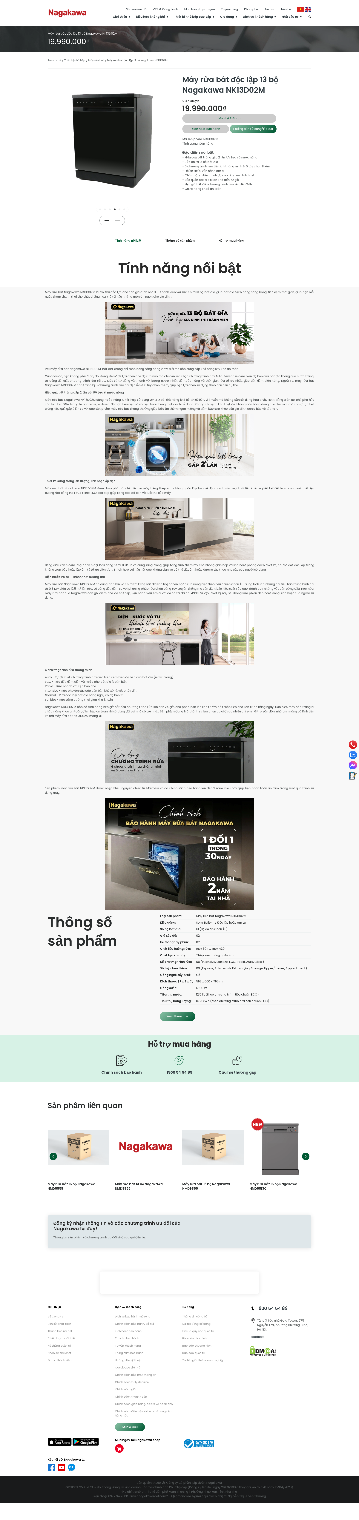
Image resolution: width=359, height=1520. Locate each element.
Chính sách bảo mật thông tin (135, 1375)
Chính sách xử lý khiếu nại (132, 1382)
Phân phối (251, 9)
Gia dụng (227, 17)
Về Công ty (55, 1316)
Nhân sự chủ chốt (59, 1353)
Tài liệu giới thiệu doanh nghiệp (203, 1360)
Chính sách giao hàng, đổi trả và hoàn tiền (144, 1404)
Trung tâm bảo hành (129, 1353)
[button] (100, 209)
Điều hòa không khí (150, 17)
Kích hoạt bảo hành (205, 129)
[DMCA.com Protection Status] (263, 1350)
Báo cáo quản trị (193, 1353)
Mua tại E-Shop (229, 118)
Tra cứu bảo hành (127, 1338)
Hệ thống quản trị (59, 1346)
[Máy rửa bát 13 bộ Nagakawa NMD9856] (78, 1147)
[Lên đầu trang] (353, 1497)
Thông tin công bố (194, 1316)
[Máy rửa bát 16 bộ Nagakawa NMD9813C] (213, 1147)
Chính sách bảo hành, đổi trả (134, 1324)
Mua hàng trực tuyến (199, 9)
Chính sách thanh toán (131, 1397)
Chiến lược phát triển (62, 1338)
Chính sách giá (125, 1389)
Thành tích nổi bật (60, 1331)
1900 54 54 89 (179, 1072)
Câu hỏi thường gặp (237, 1072)
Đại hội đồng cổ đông (196, 1324)
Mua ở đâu (130, 1427)
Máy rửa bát (96, 60)
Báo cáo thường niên (196, 1346)
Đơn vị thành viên (59, 1360)
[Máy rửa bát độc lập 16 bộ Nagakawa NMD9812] (280, 1147)
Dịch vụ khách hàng (258, 17)
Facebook (257, 1337)
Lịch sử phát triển (59, 1324)
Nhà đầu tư (290, 17)
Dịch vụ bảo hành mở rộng (132, 1316)
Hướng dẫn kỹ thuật (128, 1360)
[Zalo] (353, 755)
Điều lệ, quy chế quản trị (198, 1331)
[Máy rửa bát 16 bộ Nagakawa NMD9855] (146, 1147)
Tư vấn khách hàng (128, 1346)
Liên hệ (286, 9)
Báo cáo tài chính (194, 1338)
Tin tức (270, 9)
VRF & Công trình (165, 9)
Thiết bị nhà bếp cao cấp (192, 17)
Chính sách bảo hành (121, 1072)
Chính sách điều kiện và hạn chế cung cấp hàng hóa (143, 1413)
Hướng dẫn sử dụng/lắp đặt (253, 129)
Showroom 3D (136, 9)
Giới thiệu (120, 17)
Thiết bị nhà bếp (74, 60)
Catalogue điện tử (127, 1367)
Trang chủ (54, 60)
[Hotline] (353, 744)
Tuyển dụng (229, 9)
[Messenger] (353, 765)
